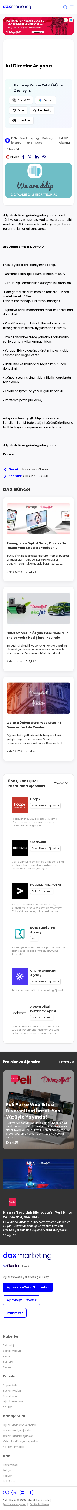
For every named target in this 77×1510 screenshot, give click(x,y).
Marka (7, 1367)
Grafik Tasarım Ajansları (18, 1436)
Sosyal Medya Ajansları (17, 1430)
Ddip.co (8, 454)
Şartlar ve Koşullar (14, 1504)
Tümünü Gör (61, 783)
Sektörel (8, 1362)
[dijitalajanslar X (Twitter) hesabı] (6, 1493)
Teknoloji (8, 1345)
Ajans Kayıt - (21, 1300)
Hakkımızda (10, 1465)
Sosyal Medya (12, 1351)
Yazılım (7, 1407)
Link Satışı (9, 1481)
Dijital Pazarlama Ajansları (19, 1425)
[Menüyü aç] (72, 7)
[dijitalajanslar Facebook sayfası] (31, 1493)
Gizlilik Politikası (39, 1504)
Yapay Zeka (10, 1385)
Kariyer (7, 1476)
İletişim (7, 1470)
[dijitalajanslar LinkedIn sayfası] (14, 1493)
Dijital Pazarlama (13, 1401)
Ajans (6, 1356)
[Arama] (65, 7)
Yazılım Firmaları (13, 1447)
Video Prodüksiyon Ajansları (20, 1441)
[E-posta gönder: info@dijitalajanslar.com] (22, 1493)
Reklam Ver (15, 1313)
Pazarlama (10, 1396)
